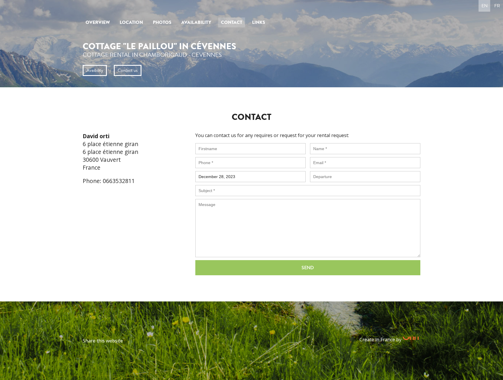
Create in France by (381, 339)
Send (308, 267)
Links (258, 22)
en (484, 6)
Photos (162, 22)
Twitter (139, 340)
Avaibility (94, 70)
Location (131, 22)
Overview (98, 22)
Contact (231, 22)
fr (497, 6)
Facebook (129, 340)
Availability (196, 22)
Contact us (128, 70)
